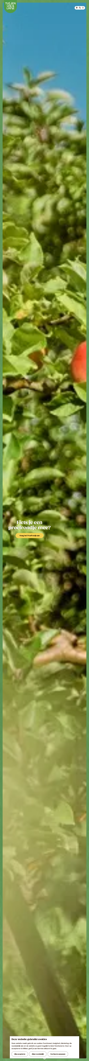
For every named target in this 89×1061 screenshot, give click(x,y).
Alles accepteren (19, 1054)
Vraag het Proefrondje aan (29, 536)
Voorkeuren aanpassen (57, 1054)
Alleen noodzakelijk (38, 1054)
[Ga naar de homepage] (10, 6)
